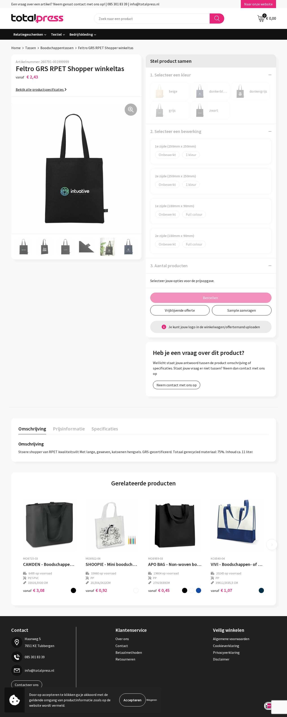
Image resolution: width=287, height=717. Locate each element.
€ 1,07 (221, 590)
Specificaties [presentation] (104, 429)
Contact (121, 645)
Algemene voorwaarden (231, 639)
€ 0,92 (96, 590)
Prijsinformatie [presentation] (69, 429)
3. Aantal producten (169, 265)
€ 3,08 (33, 590)
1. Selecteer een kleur (170, 75)
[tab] (32, 429)
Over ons (122, 639)
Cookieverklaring (226, 645)
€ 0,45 (159, 590)
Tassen (30, 48)
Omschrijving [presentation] (32, 429)
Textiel (56, 34)
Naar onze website (258, 4)
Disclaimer (221, 659)
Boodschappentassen (57, 48)
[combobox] (152, 18)
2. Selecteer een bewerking (175, 131)
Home (16, 48)
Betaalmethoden (128, 652)
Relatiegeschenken (28, 34)
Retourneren (125, 659)
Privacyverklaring (226, 652)
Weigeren (151, 700)
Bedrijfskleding (81, 34)
